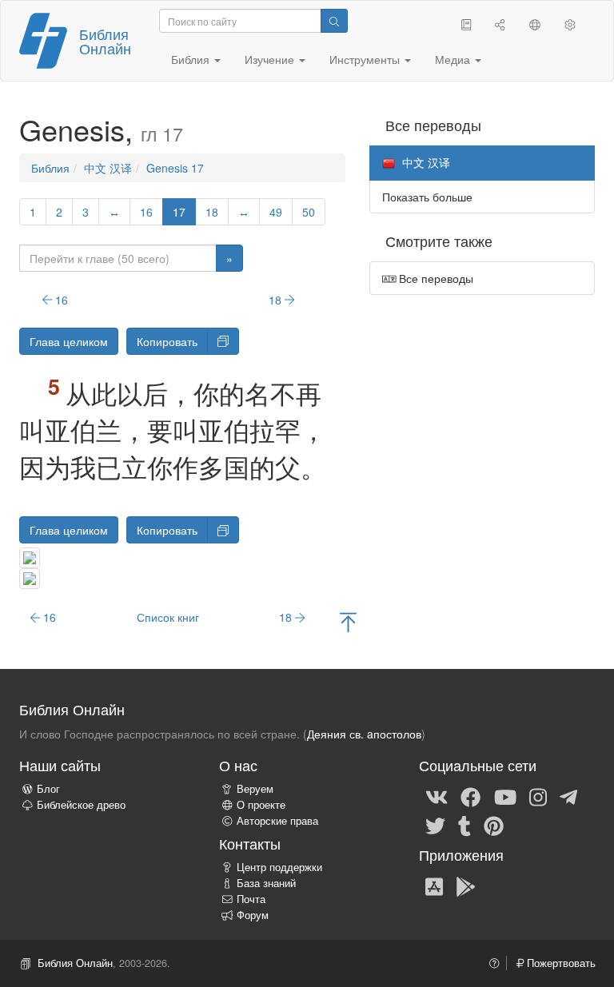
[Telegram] (568, 796)
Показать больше (427, 197)
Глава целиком (69, 341)
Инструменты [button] (366, 59)
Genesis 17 (175, 168)
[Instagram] (538, 796)
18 (211, 212)
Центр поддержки (279, 867)
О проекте (261, 805)
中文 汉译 (108, 168)
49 (275, 212)
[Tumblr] (464, 824)
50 (308, 212)
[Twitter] (435, 824)
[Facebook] (470, 796)
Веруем (255, 789)
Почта (251, 899)
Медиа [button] (454, 59)
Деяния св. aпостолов (364, 734)
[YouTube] (505, 796)
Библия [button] (192, 59)
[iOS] (434, 885)
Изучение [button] (271, 59)
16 (146, 212)
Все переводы (434, 278)
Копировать (167, 341)
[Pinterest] (494, 824)
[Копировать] (223, 341)
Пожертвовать (560, 963)
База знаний (266, 883)
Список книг (168, 617)
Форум (253, 915)
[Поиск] (334, 21)
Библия (50, 168)
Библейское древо (81, 805)
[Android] (466, 885)
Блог (48, 789)
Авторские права (277, 821)
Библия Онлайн (105, 40)
